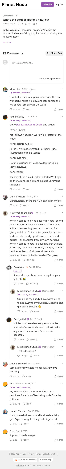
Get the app (45, 459)
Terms (38, 454)
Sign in (59, 4)
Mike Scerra (16, 383)
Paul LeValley (17, 116)
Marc (12, 89)
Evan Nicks (19, 267)
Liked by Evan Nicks (21, 92)
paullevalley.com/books (29, 124)
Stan (12, 431)
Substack (20, 465)
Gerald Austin (17, 196)
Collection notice (50, 454)
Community (10, 15)
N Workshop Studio (20, 212)
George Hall (20, 319)
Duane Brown (17, 363)
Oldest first (56, 53)
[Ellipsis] (61, 88)
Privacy (31, 454)
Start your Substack (26, 459)
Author (18, 271)
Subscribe (47, 4)
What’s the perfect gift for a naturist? (26, 19)
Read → (7, 42)
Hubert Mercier (18, 411)
